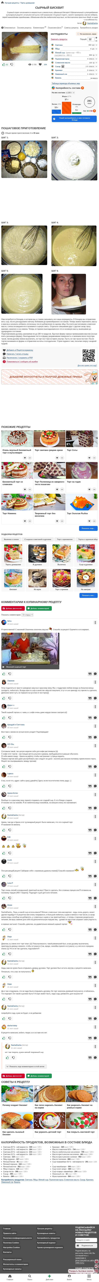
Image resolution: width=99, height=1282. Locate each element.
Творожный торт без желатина (45, 514)
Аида (9, 936)
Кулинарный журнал (46, 1243)
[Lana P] (3, 884)
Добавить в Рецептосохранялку (20, 350)
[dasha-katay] (3, 1026)
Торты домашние (13, 564)
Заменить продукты (59, 39)
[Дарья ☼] (3, 706)
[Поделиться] (97, 1266)
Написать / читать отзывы (17, 354)
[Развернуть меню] (97, 1271)
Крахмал (58, 70)
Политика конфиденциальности (17, 1238)
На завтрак (86, 589)
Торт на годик (74, 482)
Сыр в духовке (85, 564)
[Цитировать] (90, 673)
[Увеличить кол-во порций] (96, 37)
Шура (9, 905)
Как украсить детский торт (48, 1132)
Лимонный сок (61, 74)
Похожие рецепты (24, 27)
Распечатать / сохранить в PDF (20, 358)
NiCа (9, 621)
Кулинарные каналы (12, 1269)
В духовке (37, 564)
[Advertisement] (24, 85)
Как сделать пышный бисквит (13, 1133)
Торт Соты (72, 450)
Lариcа (10, 773)
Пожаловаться (9, 27)
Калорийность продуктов (48, 1238)
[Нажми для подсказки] (82, 87)
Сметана (58, 45)
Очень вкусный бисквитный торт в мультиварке (17, 451)
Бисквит (13, 589)
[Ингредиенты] (97, 1261)
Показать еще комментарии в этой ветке (27, 1066)
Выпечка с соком (11, 539)
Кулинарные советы (46, 1233)
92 (7, 64)
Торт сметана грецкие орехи (49, 450)
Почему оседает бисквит (15, 1105)
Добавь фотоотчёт (14, 608)
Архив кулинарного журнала (50, 1247)
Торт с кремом (61, 589)
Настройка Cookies (11, 1247)
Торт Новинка (9, 513)
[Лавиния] (3, 682)
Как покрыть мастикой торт (81, 1132)
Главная (7, 1229)
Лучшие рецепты (44, 1229)
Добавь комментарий (40, 608)
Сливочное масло (62, 63)
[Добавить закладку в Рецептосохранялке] (40, 64)
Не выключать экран (88, 34)
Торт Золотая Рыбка (77, 513)
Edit (8, 837)
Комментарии (39, 27)
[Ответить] (95, 673)
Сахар (57, 66)
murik (9, 860)
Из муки (37, 589)
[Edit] (3, 838)
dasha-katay (12, 1025)
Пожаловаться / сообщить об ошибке (22, 362)
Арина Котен (12, 793)
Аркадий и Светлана (15, 725)
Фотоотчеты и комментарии (15, 1264)
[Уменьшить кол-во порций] (96, 40)
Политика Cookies (11, 1243)
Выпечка (62, 564)
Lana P (10, 883)
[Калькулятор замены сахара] (62, 66)
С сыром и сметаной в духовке (38, 539)
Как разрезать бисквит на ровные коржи (79, 1106)
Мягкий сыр (60, 53)
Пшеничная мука (62, 59)
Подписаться (87, 1246)
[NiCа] (3, 622)
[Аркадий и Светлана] (3, 726)
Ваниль (58, 78)
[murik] (3, 861)
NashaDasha (92, 23)
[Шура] (3, 906)
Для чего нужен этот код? (87, 365)
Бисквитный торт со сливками (13, 483)
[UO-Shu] (3, 745)
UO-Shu (10, 744)
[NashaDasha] (3, 816)
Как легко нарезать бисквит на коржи (48, 1106)
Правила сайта (9, 1233)
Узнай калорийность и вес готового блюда (74, 119)
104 (45, 64)
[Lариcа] (3, 774)
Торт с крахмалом (64, 539)
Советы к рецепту (71, 27)
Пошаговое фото (55, 27)
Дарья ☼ (11, 705)
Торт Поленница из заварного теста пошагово (49, 483)
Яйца (57, 49)
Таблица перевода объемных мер (66, 83)
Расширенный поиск (12, 1259)
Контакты (7, 1252)
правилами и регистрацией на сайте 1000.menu (84, 1260)
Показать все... (88, 595)
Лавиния (10, 681)
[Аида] (3, 937)
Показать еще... (88, 528)
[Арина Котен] (3, 794)
